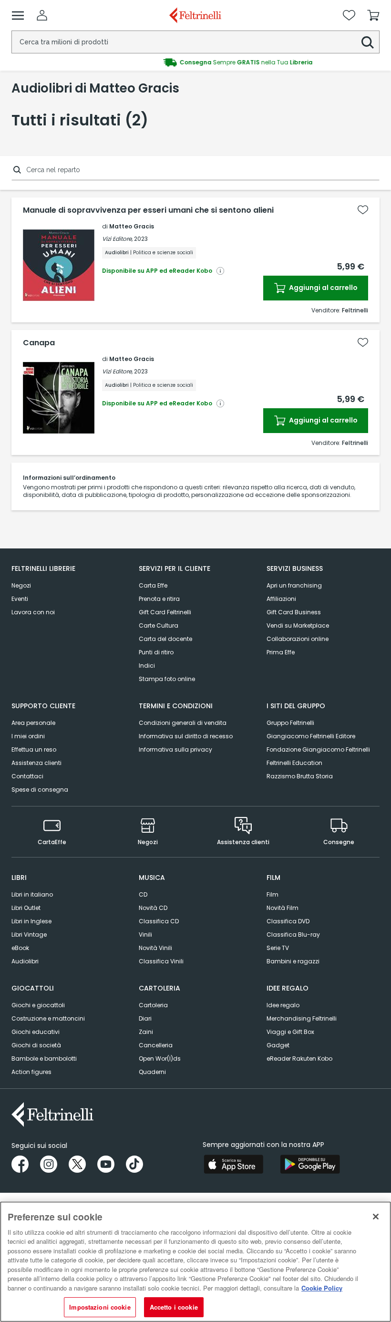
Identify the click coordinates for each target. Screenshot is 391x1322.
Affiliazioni (281, 599)
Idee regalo (283, 1005)
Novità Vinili (155, 948)
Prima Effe (281, 652)
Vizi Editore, (117, 239)
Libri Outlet (26, 908)
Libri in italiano (32, 894)
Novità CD (153, 908)
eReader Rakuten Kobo (299, 1058)
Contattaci (27, 776)
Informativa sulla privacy (175, 749)
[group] (195, 62)
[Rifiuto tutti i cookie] (375, 1216)
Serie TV (278, 948)
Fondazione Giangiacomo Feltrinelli (318, 749)
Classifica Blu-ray (293, 934)
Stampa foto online (167, 679)
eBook (20, 948)
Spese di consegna (39, 789)
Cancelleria (156, 1045)
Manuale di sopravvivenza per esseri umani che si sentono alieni (148, 210)
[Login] (42, 15)
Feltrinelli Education (294, 763)
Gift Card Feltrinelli (165, 612)
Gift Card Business (294, 612)
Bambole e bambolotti (44, 1058)
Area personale (33, 723)
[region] (195, 1261)
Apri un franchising (294, 585)
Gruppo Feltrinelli (290, 723)
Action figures (31, 1072)
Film (272, 894)
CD (143, 894)
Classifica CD (159, 921)
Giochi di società (36, 1045)
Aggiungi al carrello (323, 287)
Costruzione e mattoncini (48, 1018)
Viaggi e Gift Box (290, 1032)
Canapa (39, 343)
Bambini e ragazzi (293, 961)
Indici (147, 665)
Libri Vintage (29, 934)
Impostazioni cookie (99, 1307)
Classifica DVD (288, 921)
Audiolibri (25, 961)
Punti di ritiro (156, 652)
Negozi (21, 585)
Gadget (278, 1045)
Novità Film (282, 908)
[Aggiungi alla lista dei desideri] (362, 209)
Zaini (146, 1032)
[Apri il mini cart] (373, 15)
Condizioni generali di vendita (182, 723)
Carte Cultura (158, 625)
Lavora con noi (33, 612)
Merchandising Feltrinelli (302, 1018)
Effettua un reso (33, 749)
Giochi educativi (35, 1032)
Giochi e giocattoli (38, 1005)
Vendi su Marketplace (298, 625)
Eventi (19, 599)
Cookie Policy (321, 1287)
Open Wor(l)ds (160, 1058)
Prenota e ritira (159, 599)
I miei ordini (28, 736)
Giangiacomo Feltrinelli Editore (311, 736)
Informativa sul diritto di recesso (186, 736)
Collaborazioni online (298, 639)
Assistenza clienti (36, 763)
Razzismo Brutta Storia (300, 776)
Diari (145, 1018)
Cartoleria (153, 1005)
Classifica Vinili (161, 961)
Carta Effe (153, 585)
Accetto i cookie (174, 1307)
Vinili (145, 934)
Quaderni (152, 1072)
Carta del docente (165, 639)
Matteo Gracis (131, 226)
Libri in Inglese (31, 921)
